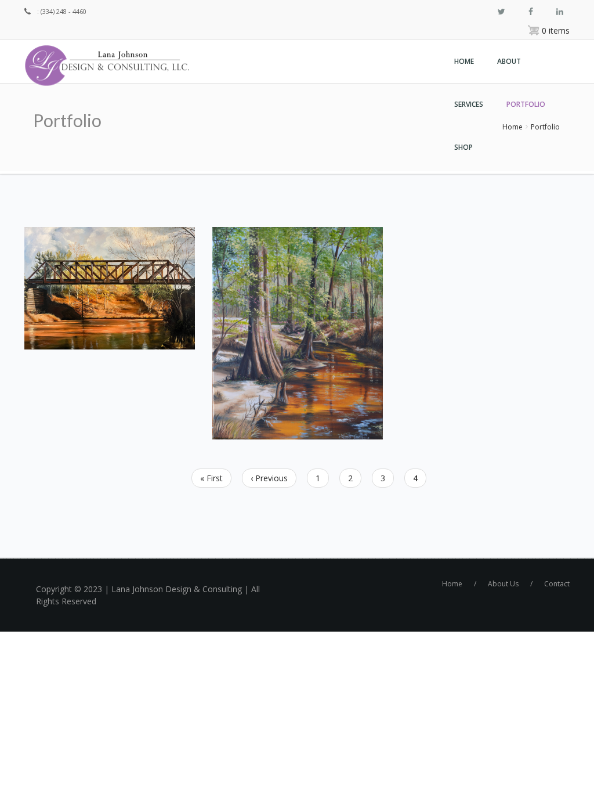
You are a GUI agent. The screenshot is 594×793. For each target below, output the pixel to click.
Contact (557, 584)
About (509, 61)
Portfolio (525, 104)
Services (468, 104)
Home (464, 61)
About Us (503, 584)
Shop (463, 147)
